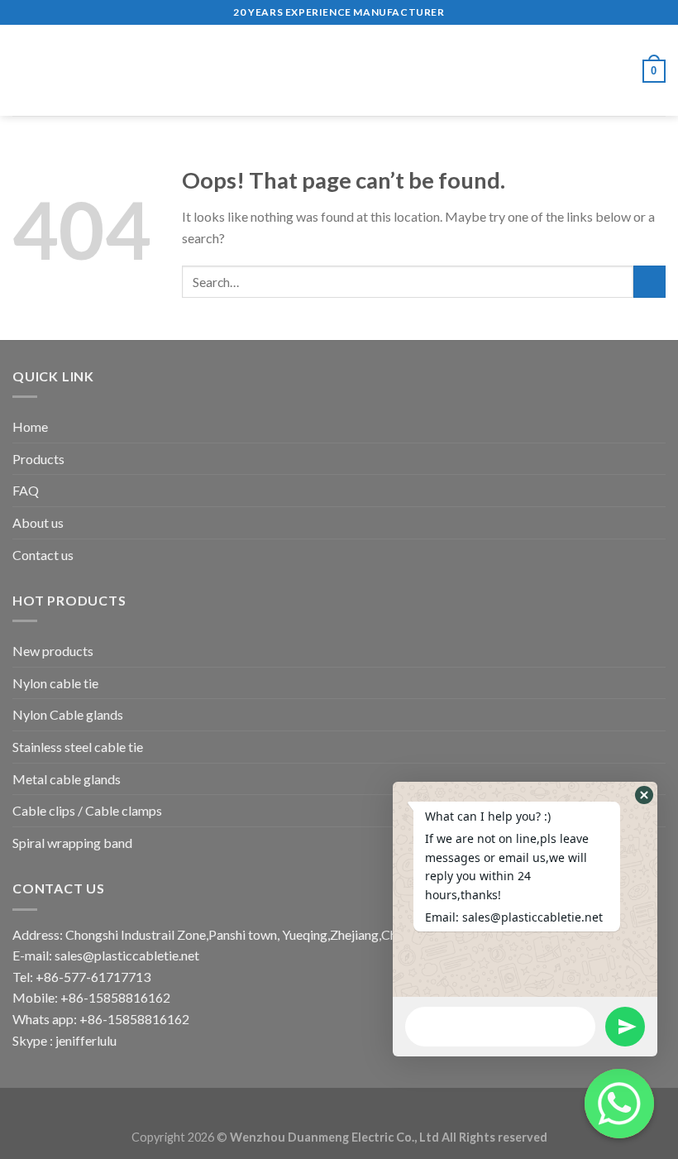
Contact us (43, 555)
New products (52, 651)
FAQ (25, 490)
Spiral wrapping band (72, 842)
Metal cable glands (66, 779)
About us (38, 522)
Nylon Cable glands (67, 714)
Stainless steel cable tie (77, 746)
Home (30, 426)
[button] (644, 795)
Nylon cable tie (55, 683)
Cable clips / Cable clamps (87, 810)
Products (38, 459)
